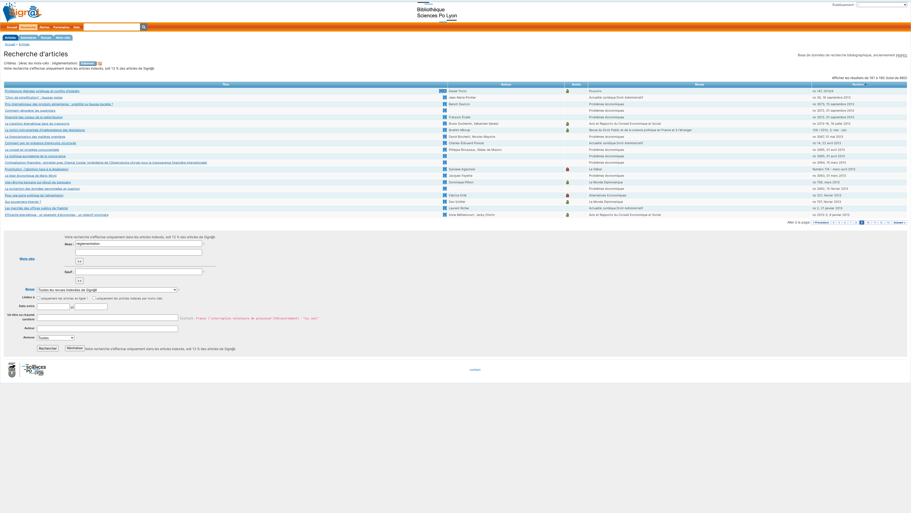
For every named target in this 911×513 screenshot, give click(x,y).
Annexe (29, 337)
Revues (46, 37)
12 (881, 222)
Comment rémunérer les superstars (30, 110)
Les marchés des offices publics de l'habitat (36, 208)
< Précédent (821, 222)
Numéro (858, 84)
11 (875, 222)
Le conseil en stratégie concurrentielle (32, 150)
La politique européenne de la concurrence (35, 156)
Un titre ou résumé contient (21, 317)
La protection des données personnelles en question (42, 188)
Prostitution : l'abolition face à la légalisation (36, 169)
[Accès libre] (567, 91)
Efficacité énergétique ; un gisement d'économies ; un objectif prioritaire (56, 215)
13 (888, 222)
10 (868, 222)
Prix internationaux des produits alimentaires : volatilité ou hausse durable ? (59, 104)
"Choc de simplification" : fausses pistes (34, 97)
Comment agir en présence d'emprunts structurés (40, 143)
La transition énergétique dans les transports (37, 123)
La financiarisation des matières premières (35, 136)
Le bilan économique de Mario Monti (31, 175)
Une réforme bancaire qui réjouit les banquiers (38, 182)
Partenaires (61, 27)
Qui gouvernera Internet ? (23, 202)
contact (475, 369)
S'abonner (87, 63)
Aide (76, 27)
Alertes (44, 27)
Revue (30, 289)
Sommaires (28, 37)
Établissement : (844, 5)
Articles (10, 37)
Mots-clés (63, 37)
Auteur (29, 328)
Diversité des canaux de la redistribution (34, 117)
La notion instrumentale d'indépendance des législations (45, 130)
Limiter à (28, 297)
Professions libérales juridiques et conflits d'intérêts (42, 91)
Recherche (28, 27)
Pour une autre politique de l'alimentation (34, 195)
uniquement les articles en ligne (63, 298)
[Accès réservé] (567, 169)
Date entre (27, 306)
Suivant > (900, 222)
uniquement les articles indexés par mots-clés (129, 298)
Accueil (12, 27)
